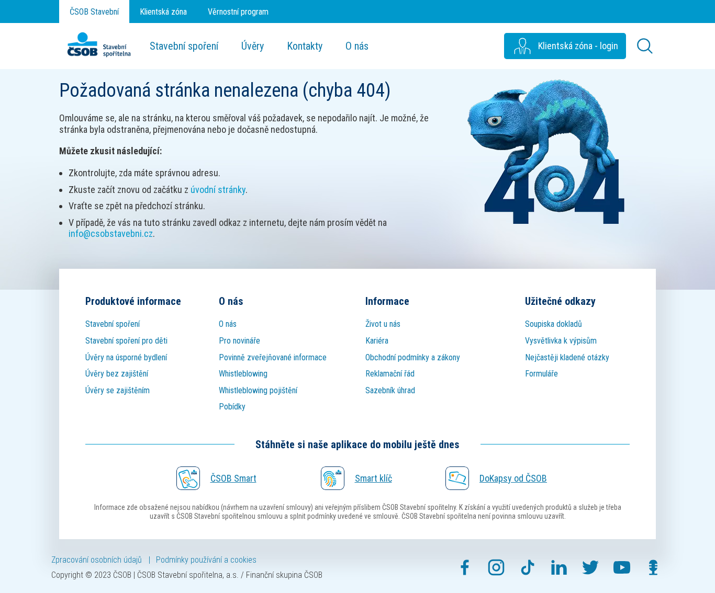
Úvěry (252, 46)
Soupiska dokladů (553, 324)
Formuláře (541, 374)
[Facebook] (464, 567)
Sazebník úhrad (390, 390)
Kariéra (376, 341)
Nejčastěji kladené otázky (567, 357)
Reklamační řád (390, 374)
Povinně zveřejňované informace (273, 357)
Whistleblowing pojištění (258, 390)
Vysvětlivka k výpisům (561, 341)
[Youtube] (621, 567)
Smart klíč (373, 478)
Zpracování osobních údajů (96, 560)
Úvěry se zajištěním (117, 390)
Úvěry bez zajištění (116, 374)
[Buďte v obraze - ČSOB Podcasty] (653, 567)
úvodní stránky (218, 189)
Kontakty (304, 46)
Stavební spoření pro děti (126, 341)
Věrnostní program (238, 12)
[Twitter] (590, 567)
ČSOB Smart (233, 478)
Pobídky (232, 407)
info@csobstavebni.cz (111, 233)
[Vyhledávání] (645, 46)
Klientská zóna (163, 12)
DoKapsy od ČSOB (513, 478)
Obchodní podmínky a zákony (412, 357)
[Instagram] (496, 567)
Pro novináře (239, 341)
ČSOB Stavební (94, 12)
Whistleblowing (243, 374)
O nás (356, 46)
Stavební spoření (184, 46)
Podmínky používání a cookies (206, 560)
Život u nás (382, 324)
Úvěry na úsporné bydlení (126, 357)
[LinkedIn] (559, 567)
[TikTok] (527, 567)
